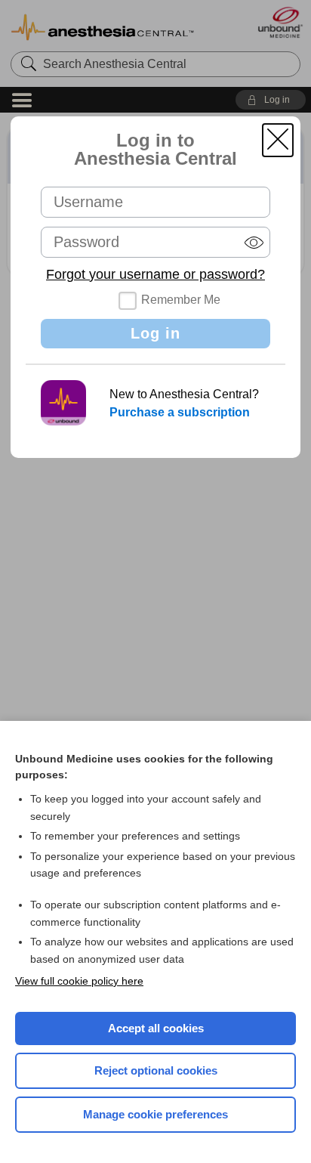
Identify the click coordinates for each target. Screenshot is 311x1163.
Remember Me (180, 299)
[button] (278, 140)
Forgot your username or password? (155, 274)
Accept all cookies (156, 1028)
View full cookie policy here (79, 981)
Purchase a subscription (179, 412)
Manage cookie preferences (155, 1114)
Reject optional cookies (155, 1070)
